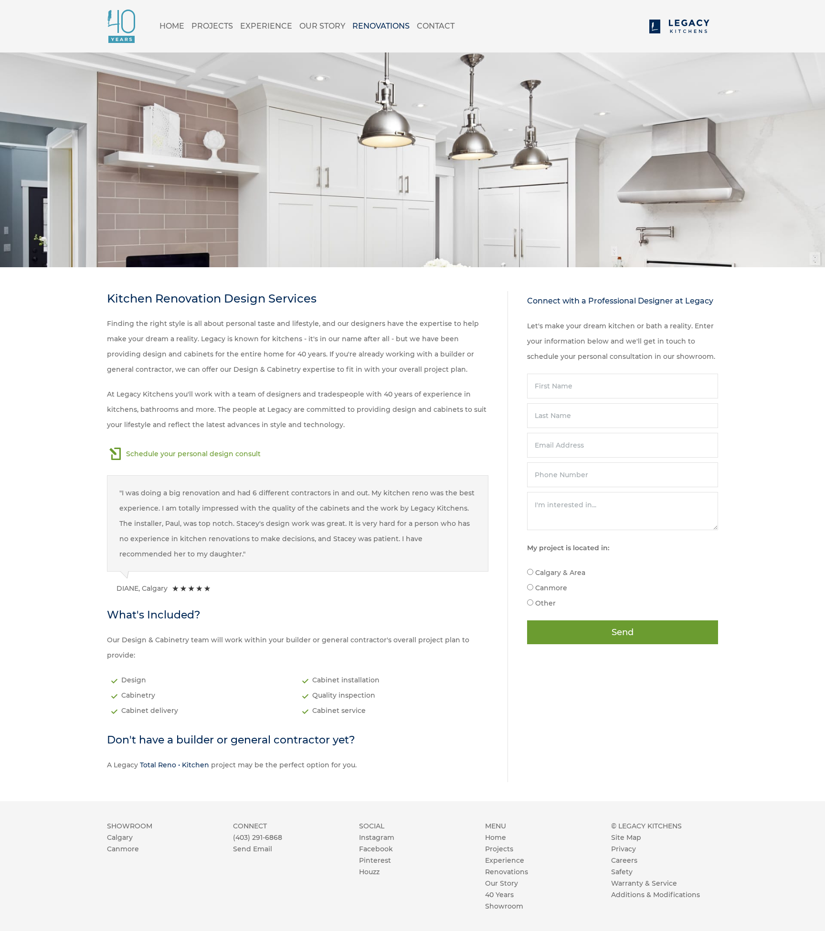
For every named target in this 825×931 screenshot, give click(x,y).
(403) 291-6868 (257, 837)
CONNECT (250, 826)
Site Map (626, 837)
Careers (624, 860)
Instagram (376, 837)
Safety (622, 872)
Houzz (369, 872)
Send (623, 632)
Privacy (623, 849)
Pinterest (375, 860)
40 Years (499, 894)
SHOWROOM (129, 826)
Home (171, 26)
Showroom (504, 906)
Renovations (381, 26)
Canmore (123, 849)
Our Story (322, 26)
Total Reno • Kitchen (174, 765)
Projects (212, 26)
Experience (266, 26)
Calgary (120, 837)
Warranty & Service (644, 883)
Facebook (376, 849)
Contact (436, 26)
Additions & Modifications (655, 894)
